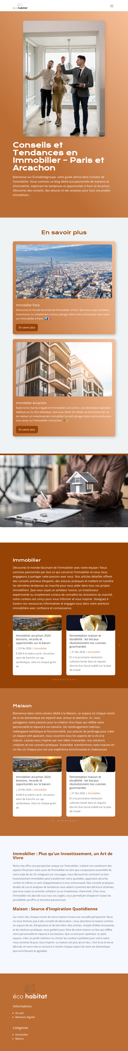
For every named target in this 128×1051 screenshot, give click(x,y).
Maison (22, 705)
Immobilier (27, 560)
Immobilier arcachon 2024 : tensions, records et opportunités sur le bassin (34, 639)
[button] (119, 645)
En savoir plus (27, 327)
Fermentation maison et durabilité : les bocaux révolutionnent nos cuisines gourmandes (87, 641)
